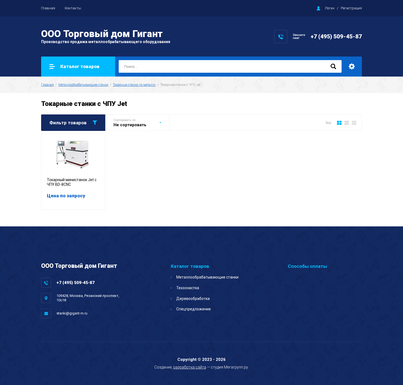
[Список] (346, 122)
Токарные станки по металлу (134, 85)
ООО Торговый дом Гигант (102, 34)
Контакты (73, 8)
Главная (48, 8)
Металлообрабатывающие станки (83, 85)
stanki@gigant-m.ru (71, 313)
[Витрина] (339, 122)
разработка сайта (189, 367)
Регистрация (351, 8)
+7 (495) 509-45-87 (336, 36)
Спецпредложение (193, 309)
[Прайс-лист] (354, 122)
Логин (329, 8)
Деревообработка (193, 298)
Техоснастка (187, 288)
